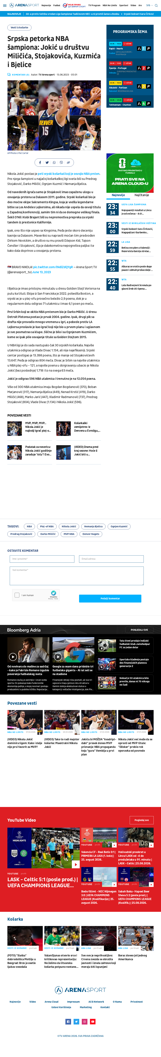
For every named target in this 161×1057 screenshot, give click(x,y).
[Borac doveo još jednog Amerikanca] (136, 938)
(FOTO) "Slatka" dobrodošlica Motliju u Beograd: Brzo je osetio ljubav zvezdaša (21, 961)
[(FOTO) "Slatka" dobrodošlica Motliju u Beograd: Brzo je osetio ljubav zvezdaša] (25, 938)
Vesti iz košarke (19, 27)
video (32, 1001)
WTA (124, 260)
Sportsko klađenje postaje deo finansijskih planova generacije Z (134, 663)
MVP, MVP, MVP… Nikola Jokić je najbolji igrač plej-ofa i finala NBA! (38, 427)
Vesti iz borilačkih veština (139, 223)
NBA (29, 526)
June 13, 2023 (41, 272)
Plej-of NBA (47, 526)
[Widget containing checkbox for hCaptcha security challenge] (36, 595)
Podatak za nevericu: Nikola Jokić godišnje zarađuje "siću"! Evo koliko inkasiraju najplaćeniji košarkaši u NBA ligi (38, 451)
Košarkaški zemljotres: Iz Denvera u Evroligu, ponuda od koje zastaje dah (86, 427)
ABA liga (86, 948)
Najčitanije (142, 195)
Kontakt (105, 1007)
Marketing (86, 1007)
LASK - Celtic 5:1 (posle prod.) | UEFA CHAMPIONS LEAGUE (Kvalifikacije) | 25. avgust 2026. (42, 883)
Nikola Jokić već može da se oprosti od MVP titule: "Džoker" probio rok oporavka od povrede (135, 745)
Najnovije (46, 5)
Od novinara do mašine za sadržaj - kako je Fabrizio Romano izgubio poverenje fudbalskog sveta (28, 670)
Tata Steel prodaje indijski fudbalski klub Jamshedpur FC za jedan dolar (134, 644)
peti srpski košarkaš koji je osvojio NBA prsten (69, 174)
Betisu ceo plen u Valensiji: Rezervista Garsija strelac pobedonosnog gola (136, 249)
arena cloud (51, 1001)
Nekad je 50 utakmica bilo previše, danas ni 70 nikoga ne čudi (134, 681)
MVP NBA (69, 534)
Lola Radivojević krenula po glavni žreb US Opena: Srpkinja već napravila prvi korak (136, 287)
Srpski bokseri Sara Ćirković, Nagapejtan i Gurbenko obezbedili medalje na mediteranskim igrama (137, 230)
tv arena (65, 1036)
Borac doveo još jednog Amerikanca (132, 957)
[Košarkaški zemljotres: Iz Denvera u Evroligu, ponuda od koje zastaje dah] (63, 428)
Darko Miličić (48, 534)
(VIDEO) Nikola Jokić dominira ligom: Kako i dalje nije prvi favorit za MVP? (24, 743)
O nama (117, 1001)
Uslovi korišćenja (61, 1007)
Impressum (73, 1001)
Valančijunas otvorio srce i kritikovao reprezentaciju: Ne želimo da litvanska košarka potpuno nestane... (61, 961)
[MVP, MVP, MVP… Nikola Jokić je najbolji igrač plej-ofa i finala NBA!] (14, 428)
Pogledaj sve (139, 630)
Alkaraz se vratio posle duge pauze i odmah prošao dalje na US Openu (137, 268)
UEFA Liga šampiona (134, 204)
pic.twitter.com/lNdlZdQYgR (53, 267)
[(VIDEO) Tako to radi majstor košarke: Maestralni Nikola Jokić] (62, 722)
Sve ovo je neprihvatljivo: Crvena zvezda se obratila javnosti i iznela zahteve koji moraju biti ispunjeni (98, 961)
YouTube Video (21, 820)
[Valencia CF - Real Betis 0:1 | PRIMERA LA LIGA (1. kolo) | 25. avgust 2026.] (99, 837)
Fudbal (56, 5)
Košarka (15, 919)
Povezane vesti (19, 415)
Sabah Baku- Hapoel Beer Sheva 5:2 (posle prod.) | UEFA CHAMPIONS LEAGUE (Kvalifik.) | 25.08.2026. (135, 897)
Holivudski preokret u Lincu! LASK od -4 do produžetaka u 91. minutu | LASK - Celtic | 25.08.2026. (135, 857)
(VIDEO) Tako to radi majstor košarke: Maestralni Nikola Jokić (61, 743)
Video (133, 5)
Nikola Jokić (69, 526)
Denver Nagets (91, 534)
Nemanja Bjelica (93, 526)
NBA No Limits (110, 5)
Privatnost (136, 1001)
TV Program (94, 5)
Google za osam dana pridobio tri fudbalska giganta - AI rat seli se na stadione (73, 670)
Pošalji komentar (110, 598)
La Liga (126, 242)
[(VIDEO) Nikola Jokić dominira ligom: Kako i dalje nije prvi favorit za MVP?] (25, 722)
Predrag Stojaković (21, 534)
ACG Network (96, 1001)
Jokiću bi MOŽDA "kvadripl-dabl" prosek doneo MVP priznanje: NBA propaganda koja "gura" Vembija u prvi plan (98, 747)
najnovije (15, 1001)
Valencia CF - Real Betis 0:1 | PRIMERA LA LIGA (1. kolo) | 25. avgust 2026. (98, 856)
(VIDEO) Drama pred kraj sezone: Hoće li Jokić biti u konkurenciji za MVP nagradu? (86, 451)
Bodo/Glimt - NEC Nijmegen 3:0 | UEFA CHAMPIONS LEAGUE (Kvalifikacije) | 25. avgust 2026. (99, 897)
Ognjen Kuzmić (119, 526)
